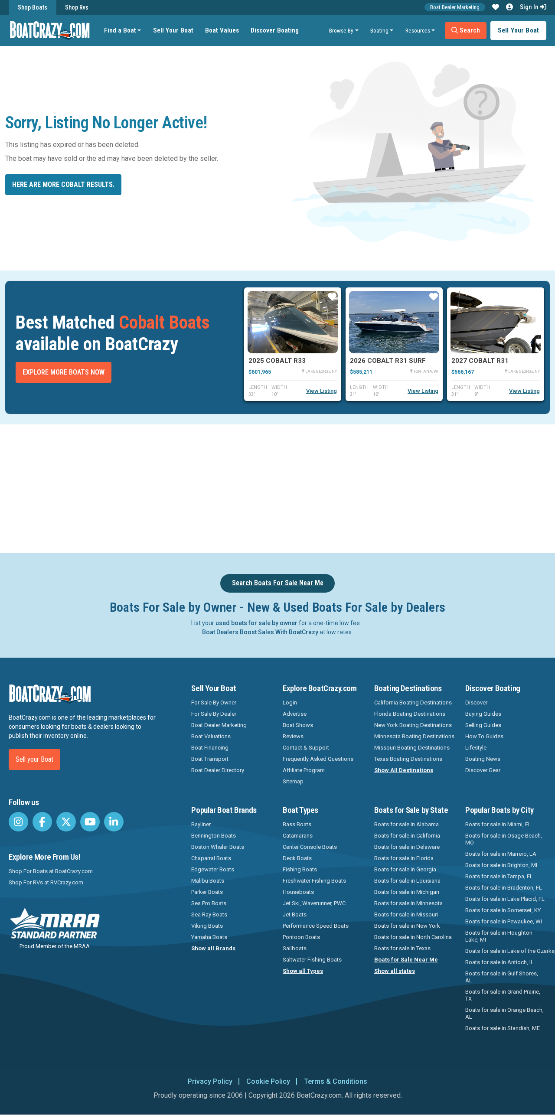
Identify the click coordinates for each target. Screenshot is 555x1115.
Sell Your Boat (173, 30)
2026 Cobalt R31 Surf (388, 361)
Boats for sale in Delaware (407, 847)
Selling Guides (483, 725)
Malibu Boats (207, 880)
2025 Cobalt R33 (277, 361)
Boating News (482, 759)
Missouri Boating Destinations (412, 747)
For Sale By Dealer (213, 714)
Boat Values (222, 30)
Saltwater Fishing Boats (312, 959)
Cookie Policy (268, 1081)
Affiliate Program (304, 770)
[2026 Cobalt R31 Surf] (394, 322)
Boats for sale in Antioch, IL (499, 962)
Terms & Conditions (335, 1081)
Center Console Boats (310, 847)
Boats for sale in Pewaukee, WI (503, 921)
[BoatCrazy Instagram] (18, 821)
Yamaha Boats (209, 937)
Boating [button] (379, 30)
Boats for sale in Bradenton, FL (503, 887)
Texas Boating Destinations (408, 759)
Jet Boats (295, 914)
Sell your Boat (34, 759)
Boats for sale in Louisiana (407, 880)
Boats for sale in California (407, 835)
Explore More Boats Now (63, 372)
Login (290, 702)
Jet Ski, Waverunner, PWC (314, 903)
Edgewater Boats (212, 869)
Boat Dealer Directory (217, 770)
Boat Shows (298, 725)
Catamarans (298, 835)
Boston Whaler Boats (217, 847)
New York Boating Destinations (413, 725)
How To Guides (484, 736)
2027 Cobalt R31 (480, 361)
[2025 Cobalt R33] (292, 322)
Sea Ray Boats (209, 914)
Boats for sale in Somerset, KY (503, 910)
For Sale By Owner (213, 702)
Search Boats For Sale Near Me (277, 583)
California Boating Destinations (413, 702)
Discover (476, 702)
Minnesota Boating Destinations (414, 736)
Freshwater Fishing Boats (314, 880)
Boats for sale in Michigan (406, 892)
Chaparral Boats (211, 858)
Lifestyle (475, 747)
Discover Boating (275, 30)
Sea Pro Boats (208, 903)
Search (469, 30)
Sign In (530, 7)
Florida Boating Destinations (409, 714)
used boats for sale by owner (256, 622)
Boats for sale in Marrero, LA (500, 854)
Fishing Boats (300, 869)
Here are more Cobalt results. (63, 184)
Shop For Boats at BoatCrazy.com (51, 871)
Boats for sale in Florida (404, 858)
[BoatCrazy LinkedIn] (114, 821)
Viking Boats (207, 926)
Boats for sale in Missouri (406, 914)
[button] (495, 7)
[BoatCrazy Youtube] (90, 821)
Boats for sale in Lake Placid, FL (505, 899)
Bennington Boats (213, 835)
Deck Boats (297, 858)
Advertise (295, 714)
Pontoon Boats (301, 937)
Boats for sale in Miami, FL (498, 824)
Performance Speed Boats (316, 926)
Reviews (293, 736)
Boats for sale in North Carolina (413, 937)
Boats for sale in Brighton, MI (501, 865)
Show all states (394, 971)
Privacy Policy (210, 1081)
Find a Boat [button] (120, 30)
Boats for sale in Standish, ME (502, 1028)
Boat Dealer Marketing (455, 7)
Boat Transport (210, 759)
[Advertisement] (310, 487)
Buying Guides (483, 714)
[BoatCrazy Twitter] (66, 821)
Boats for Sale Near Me (406, 959)
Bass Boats (297, 824)
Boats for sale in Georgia (405, 869)
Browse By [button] (341, 30)
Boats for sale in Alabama (406, 824)
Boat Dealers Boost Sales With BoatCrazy (260, 632)
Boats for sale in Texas (402, 948)
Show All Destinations (403, 770)
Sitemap (293, 781)
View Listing (321, 391)
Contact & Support (306, 747)
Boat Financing (210, 747)
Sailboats (295, 948)
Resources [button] (417, 30)
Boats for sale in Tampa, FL (499, 876)
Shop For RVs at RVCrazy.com (46, 882)
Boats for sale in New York (407, 926)
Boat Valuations (211, 736)
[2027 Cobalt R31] (495, 322)
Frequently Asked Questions (318, 759)
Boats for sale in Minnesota (408, 903)
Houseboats (298, 892)
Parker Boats (207, 892)
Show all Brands (213, 948)
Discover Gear (482, 770)
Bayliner (201, 824)
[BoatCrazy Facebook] (42, 821)
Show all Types (303, 971)
